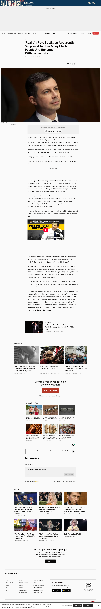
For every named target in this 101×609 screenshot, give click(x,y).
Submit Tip (51, 561)
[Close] (98, 605)
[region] (50, 605)
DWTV (35, 33)
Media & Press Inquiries (39, 585)
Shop (6, 587)
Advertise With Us (23, 582)
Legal (34, 582)
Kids (6, 590)
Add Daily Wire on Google (54, 131)
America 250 (28, 33)
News (3, 33)
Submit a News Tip (37, 592)
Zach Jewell (28, 57)
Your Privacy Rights (38, 580)
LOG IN (89, 33)
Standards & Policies (38, 590)
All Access (20, 33)
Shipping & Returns (37, 587)
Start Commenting (50, 390)
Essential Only (77, 605)
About (20, 580)
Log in (60, 396)
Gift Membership (23, 592)
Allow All (88, 605)
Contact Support (23, 590)
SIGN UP (95, 33)
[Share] (74, 64)
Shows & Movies (11, 33)
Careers (21, 587)
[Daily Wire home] (50, 33)
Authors (21, 585)
